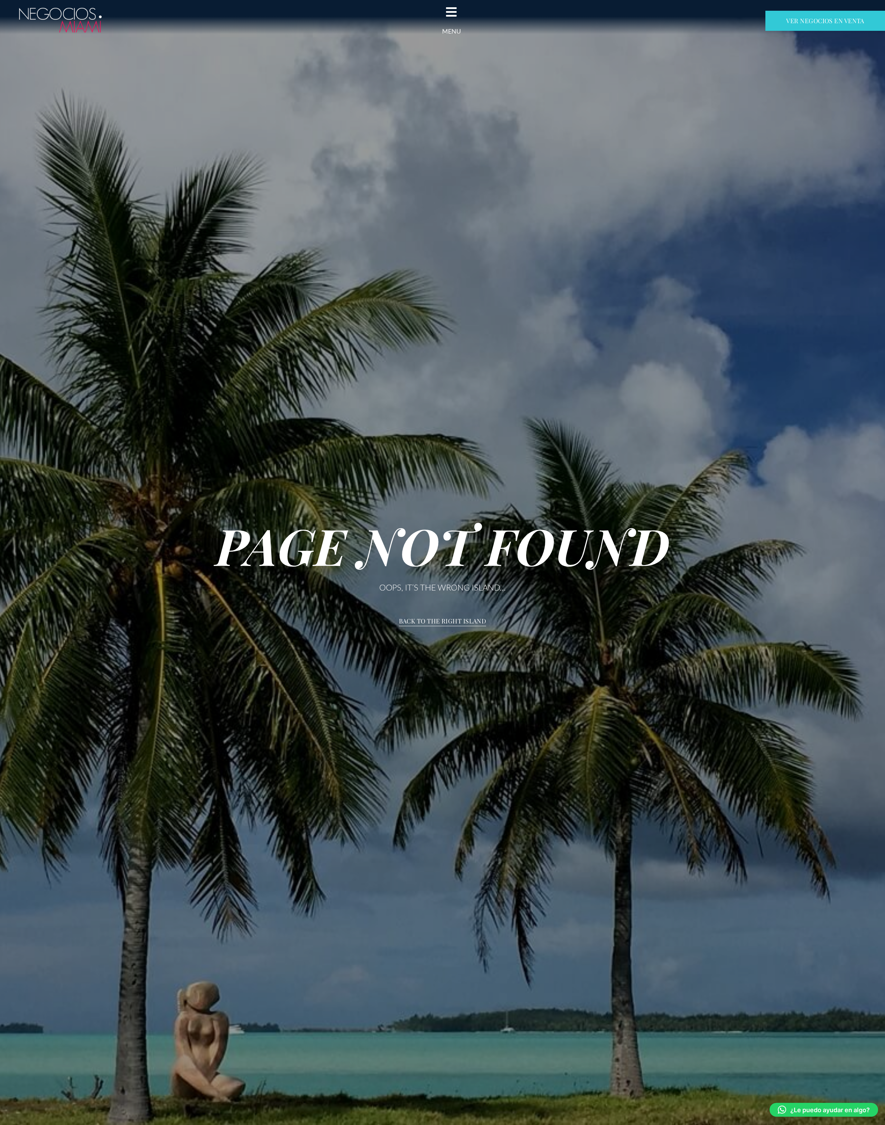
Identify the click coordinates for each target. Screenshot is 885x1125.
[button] (824, 1110)
